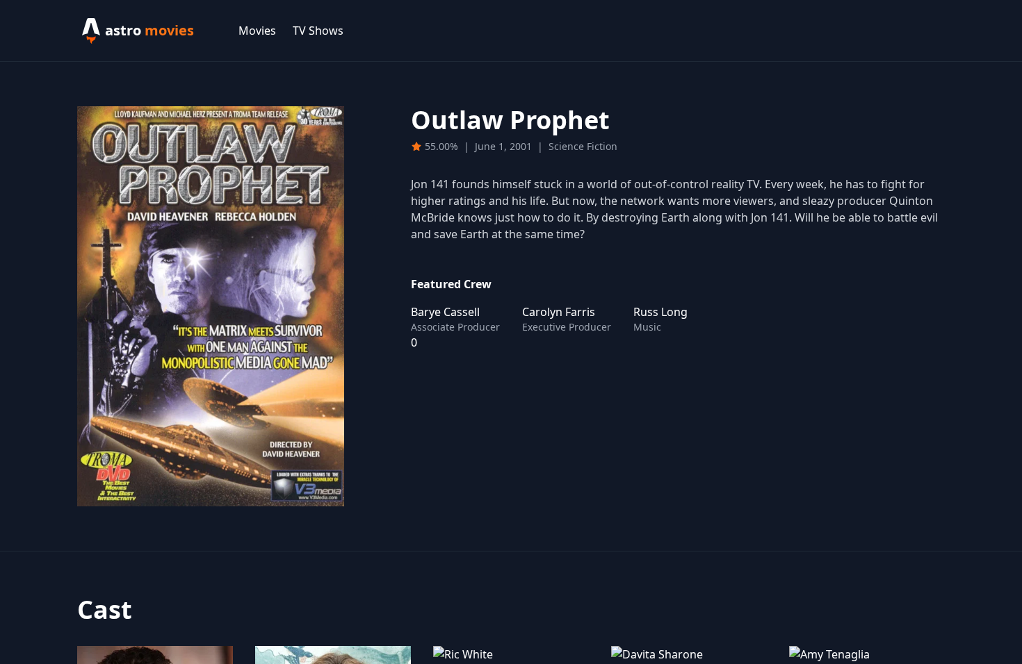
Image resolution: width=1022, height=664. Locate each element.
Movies (257, 30)
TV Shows (318, 30)
